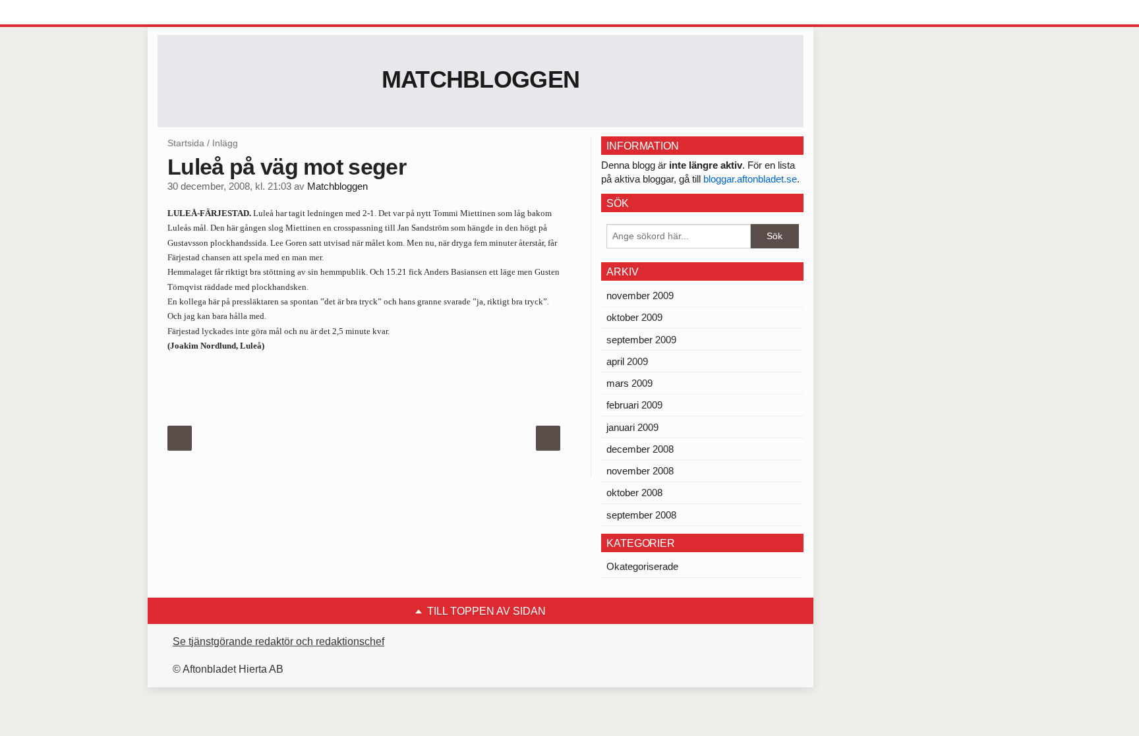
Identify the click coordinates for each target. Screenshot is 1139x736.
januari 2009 (632, 427)
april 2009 (627, 361)
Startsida (185, 143)
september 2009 (641, 339)
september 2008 (641, 515)
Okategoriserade (642, 566)
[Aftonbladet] (207, 13)
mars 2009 (629, 383)
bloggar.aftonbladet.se (750, 178)
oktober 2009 (634, 317)
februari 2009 (634, 404)
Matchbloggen (480, 79)
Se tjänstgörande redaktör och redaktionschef (278, 641)
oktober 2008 (634, 492)
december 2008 (640, 449)
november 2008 (640, 470)
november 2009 (640, 295)
